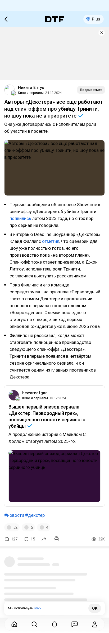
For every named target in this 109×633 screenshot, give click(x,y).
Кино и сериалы (31, 93)
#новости (14, 515)
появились (21, 218)
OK (94, 608)
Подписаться (91, 90)
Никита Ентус (31, 87)
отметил (50, 241)
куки (38, 608)
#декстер (35, 515)
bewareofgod (35, 392)
